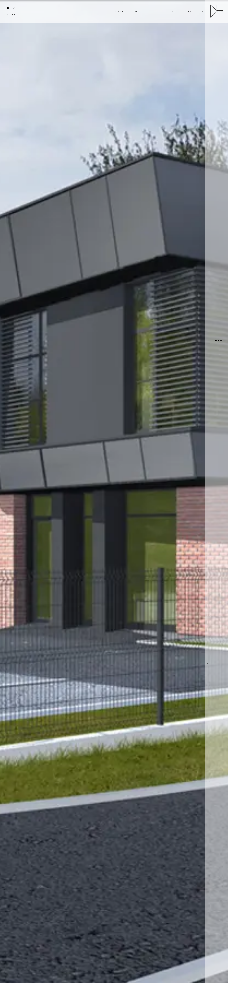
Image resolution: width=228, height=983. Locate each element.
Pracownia (119, 11)
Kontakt (188, 11)
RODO (202, 11)
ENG (14, 15)
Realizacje (153, 11)
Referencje (171, 11)
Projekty (136, 11)
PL (8, 15)
